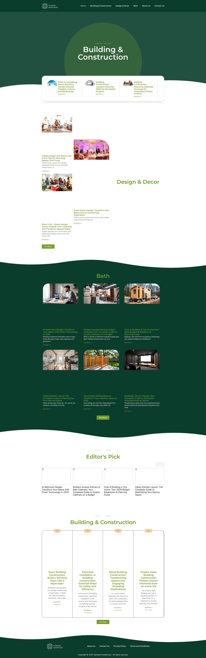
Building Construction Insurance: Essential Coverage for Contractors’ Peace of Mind (143, 88)
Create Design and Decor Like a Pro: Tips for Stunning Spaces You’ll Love (56, 158)
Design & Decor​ (122, 6)
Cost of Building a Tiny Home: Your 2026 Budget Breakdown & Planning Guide (141, 331)
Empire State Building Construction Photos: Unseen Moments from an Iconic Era (148, 579)
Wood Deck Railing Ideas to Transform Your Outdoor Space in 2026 (100, 398)
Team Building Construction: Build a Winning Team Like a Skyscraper (57, 578)
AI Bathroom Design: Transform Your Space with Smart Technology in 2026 (60, 331)
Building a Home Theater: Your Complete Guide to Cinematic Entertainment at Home (139, 398)
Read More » (62, 94)
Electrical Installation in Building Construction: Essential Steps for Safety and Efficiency (88, 581)
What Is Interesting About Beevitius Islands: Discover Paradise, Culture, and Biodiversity (67, 87)
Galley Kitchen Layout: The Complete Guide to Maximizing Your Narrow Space (58, 398)
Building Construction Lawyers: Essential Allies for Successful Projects (105, 87)
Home (83, 6)
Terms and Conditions (139, 646)
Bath (135, 6)
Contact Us (159, 6)
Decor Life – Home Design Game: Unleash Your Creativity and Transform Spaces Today (57, 226)
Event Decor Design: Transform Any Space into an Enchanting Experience (91, 212)
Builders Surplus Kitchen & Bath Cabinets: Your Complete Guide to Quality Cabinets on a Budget (100, 331)
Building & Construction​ (100, 6)
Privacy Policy (120, 646)
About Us (146, 6)
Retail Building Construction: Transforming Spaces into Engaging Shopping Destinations (118, 581)
